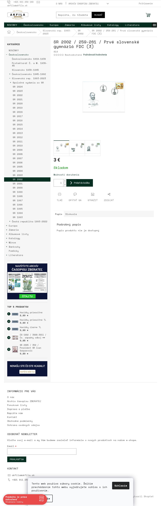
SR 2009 (18, 149)
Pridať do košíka (82, 183)
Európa (13, 225)
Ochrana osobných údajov (23, 425)
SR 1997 (18, 200)
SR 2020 (18, 103)
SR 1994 (18, 213)
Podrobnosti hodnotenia (95, 54)
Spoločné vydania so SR (28, 82)
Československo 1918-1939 (29, 58)
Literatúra (16, 255)
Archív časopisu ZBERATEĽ (84, 3)
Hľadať (98, 15)
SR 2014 (18, 128)
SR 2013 (18, 133)
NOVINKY (14, 50)
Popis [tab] (58, 214)
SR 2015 (18, 124)
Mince (12, 242)
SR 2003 (18, 175)
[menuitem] (12, 24)
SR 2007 (18, 158)
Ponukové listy (17, 405)
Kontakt (12, 417)
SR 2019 (18, 107)
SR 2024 (18, 86)
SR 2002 (18, 179)
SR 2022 (18, 95)
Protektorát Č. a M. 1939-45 (29, 64)
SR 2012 (18, 137)
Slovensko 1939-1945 (25, 69)
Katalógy (14, 238)
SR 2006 (18, 162)
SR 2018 (18, 112)
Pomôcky (14, 250)
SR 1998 (18, 196)
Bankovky (14, 246)
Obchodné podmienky (20, 421)
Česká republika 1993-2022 (29, 221)
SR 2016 (18, 120)
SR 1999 (18, 192)
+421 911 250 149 (23, 479)
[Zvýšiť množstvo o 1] (64, 181)
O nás (59, 3)
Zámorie (14, 229)
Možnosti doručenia (66, 174)
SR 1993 (18, 217)
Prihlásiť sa (17, 459)
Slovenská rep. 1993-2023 (29, 78)
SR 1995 (18, 208)
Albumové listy (19, 234)
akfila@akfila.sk (23, 475)
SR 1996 (18, 204)
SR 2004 (18, 170)
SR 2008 (18, 154)
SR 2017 (18, 116)
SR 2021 (18, 99)
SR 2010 (18, 145)
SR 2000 (18, 187)
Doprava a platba (18, 409)
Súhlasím (119, 485)
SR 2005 (18, 166)
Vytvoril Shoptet (142, 496)
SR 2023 (18, 91)
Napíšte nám (15, 413)
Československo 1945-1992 (29, 74)
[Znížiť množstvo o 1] (64, 184)
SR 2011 (18, 141)
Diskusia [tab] (71, 214)
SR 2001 (18, 183)
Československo (19, 54)
